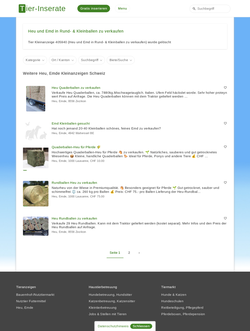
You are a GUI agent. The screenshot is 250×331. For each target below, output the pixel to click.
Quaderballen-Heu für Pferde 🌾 (76, 147)
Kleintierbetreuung (103, 307)
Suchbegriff (89, 60)
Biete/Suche (119, 60)
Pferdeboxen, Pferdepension (183, 314)
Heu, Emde (24, 307)
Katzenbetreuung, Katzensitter (112, 301)
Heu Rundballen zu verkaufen (74, 218)
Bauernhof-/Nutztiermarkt (35, 294)
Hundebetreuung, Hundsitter (110, 294)
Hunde (166, 294)
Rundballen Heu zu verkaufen (74, 182)
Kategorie (33, 60)
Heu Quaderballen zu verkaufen (76, 88)
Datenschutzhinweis (113, 326)
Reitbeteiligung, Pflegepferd (182, 307)
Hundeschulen (172, 301)
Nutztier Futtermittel (31, 301)
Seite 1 (115, 252)
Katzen (181, 294)
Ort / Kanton (61, 60)
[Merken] (225, 88)
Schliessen (141, 326)
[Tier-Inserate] (44, 8)
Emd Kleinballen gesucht (71, 123)
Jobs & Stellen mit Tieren (108, 314)
